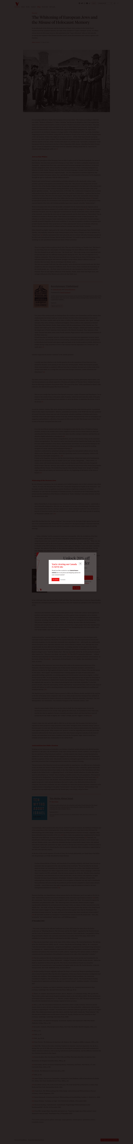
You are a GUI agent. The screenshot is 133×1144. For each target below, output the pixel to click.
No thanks (62, 579)
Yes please (55, 579)
